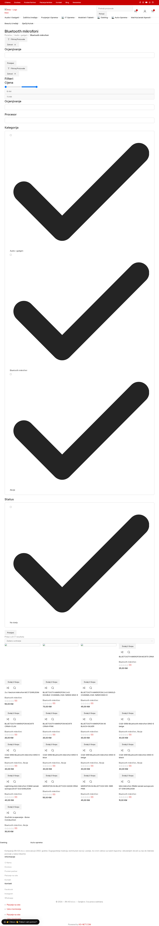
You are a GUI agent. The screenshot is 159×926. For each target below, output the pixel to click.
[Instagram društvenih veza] (143, 2)
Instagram (9, 894)
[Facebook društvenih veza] (140, 2)
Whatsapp (9, 898)
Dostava (8, 867)
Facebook (9, 889)
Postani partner (11, 871)
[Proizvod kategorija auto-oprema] (75, 843)
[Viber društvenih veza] (152, 2)
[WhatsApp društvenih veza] (149, 2)
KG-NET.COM (85, 924)
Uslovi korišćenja (14, 909)
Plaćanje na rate (11, 875)
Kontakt (8, 880)
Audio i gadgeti (21, 35)
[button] (127, 775)
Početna (8, 35)
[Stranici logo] (12, 11)
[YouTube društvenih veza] (146, 2)
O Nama (8, 863)
